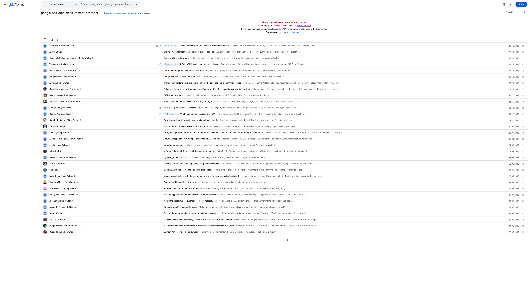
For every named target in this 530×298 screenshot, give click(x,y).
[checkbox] (45, 39)
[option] (64, 4)
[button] (5, 4)
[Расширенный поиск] (136, 4)
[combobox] (107, 4)
